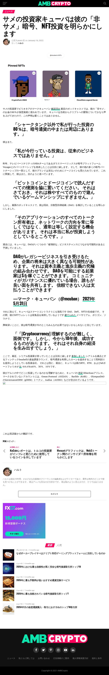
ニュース (11, 658)
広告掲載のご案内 (61, 658)
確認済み (55, 108)
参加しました (78, 356)
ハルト (21, 43)
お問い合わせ (44, 658)
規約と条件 (97, 658)
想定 (80, 372)
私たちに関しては (26, 658)
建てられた (70, 315)
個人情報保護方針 (80, 658)
